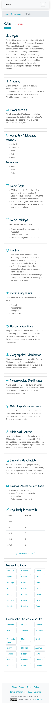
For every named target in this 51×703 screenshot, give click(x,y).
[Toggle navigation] (43, 4)
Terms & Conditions (18, 692)
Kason (24, 577)
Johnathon (39, 631)
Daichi (38, 639)
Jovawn (24, 630)
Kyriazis (10, 571)
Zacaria (38, 666)
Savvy (9, 648)
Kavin (37, 606)
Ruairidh (24, 660)
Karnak (38, 577)
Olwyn (24, 624)
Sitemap (37, 692)
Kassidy (10, 600)
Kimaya (10, 594)
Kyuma (24, 594)
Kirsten (38, 571)
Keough (10, 583)
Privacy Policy (33, 687)
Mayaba (24, 648)
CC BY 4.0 (38, 700)
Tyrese (10, 654)
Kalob (37, 583)
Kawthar (10, 606)
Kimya (38, 594)
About (14, 687)
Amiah (10, 660)
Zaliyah (38, 648)
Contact (22, 687)
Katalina (24, 606)
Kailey (24, 589)
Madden (24, 639)
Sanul (23, 666)
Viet (8, 630)
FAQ (30, 692)
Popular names (17, 14)
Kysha (9, 577)
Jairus (38, 654)
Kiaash (24, 654)
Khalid (24, 600)
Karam (38, 589)
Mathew (10, 624)
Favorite (19, 24)
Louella (38, 624)
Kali (8, 589)
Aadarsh (39, 660)
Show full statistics (25, 554)
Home (8, 4)
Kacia (37, 600)
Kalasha (10, 666)
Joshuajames (11, 640)
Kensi (23, 583)
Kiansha (24, 571)
